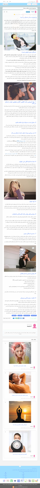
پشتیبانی (5, 473)
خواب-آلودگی (14, 315)
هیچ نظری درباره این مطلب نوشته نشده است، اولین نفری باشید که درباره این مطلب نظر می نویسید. (20, 333)
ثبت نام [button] (4, 1)
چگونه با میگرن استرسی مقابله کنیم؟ (20, 365)
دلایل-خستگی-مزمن (26, 315)
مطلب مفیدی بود (32, 318)
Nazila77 (32, 12)
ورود (7, 1)
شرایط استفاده (23, 477)
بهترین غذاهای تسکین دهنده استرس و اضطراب (20, 395)
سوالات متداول (6, 478)
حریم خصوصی (23, 474)
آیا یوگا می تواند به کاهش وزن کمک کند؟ (20, 424)
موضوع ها (34, 4)
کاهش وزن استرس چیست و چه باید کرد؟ (20, 454)
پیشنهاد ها (5, 475)
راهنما (29, 4)
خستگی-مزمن (20, 315)
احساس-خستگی (34, 315)
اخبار (10, 1)
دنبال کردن (28, 11)
